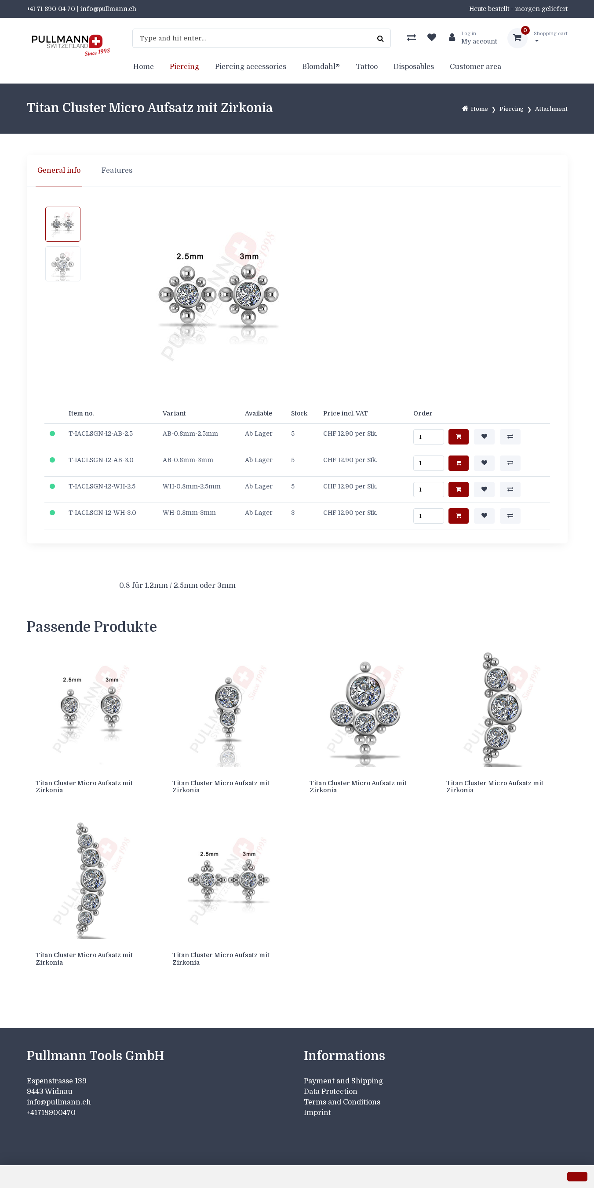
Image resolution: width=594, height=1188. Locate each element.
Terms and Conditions (342, 1102)
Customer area (475, 67)
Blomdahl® (321, 67)
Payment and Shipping (343, 1081)
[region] (297, 170)
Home (143, 67)
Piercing (184, 67)
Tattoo (367, 67)
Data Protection (330, 1092)
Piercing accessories (250, 67)
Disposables (414, 67)
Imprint (317, 1113)
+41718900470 (51, 1113)
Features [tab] (117, 171)
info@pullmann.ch (60, 1102)
